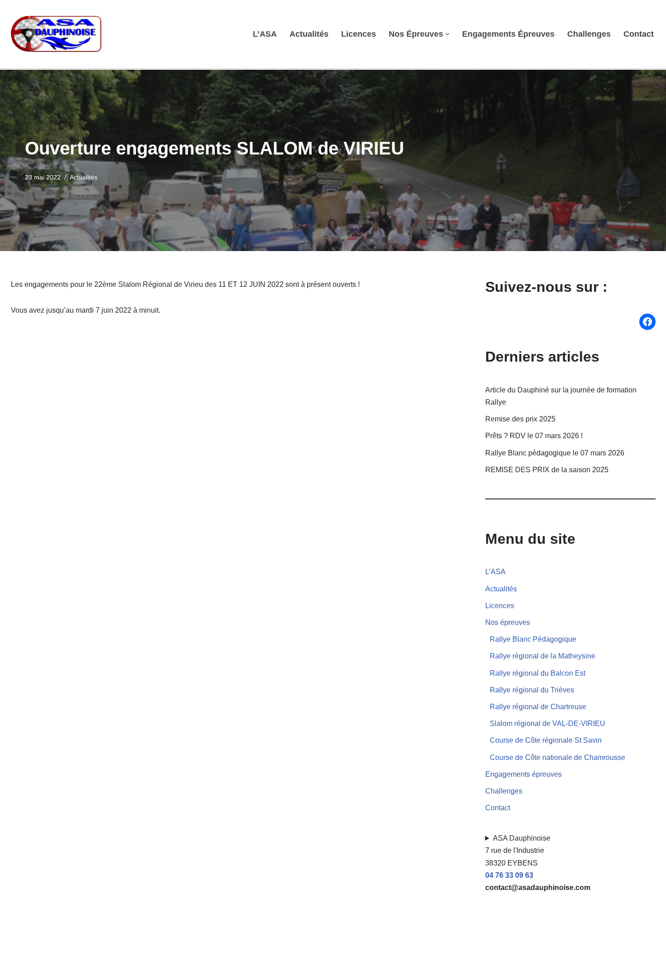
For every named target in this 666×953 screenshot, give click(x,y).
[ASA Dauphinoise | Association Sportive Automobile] (58, 34)
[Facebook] (647, 322)
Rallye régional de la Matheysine (542, 656)
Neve (19, 941)
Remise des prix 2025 (520, 419)
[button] (447, 34)
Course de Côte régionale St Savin (546, 740)
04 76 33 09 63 (509, 875)
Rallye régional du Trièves (532, 690)
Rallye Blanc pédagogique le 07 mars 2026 (554, 453)
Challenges (589, 34)
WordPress (94, 941)
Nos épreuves (507, 622)
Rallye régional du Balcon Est (537, 673)
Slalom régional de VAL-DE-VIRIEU (547, 723)
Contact (638, 34)
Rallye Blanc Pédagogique (533, 639)
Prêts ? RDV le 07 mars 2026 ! (534, 436)
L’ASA (265, 34)
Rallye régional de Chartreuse (538, 707)
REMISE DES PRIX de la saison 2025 (546, 470)
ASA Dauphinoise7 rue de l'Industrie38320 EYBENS (537, 862)
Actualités (309, 34)
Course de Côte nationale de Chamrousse (557, 757)
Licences (358, 34)
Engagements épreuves (508, 34)
